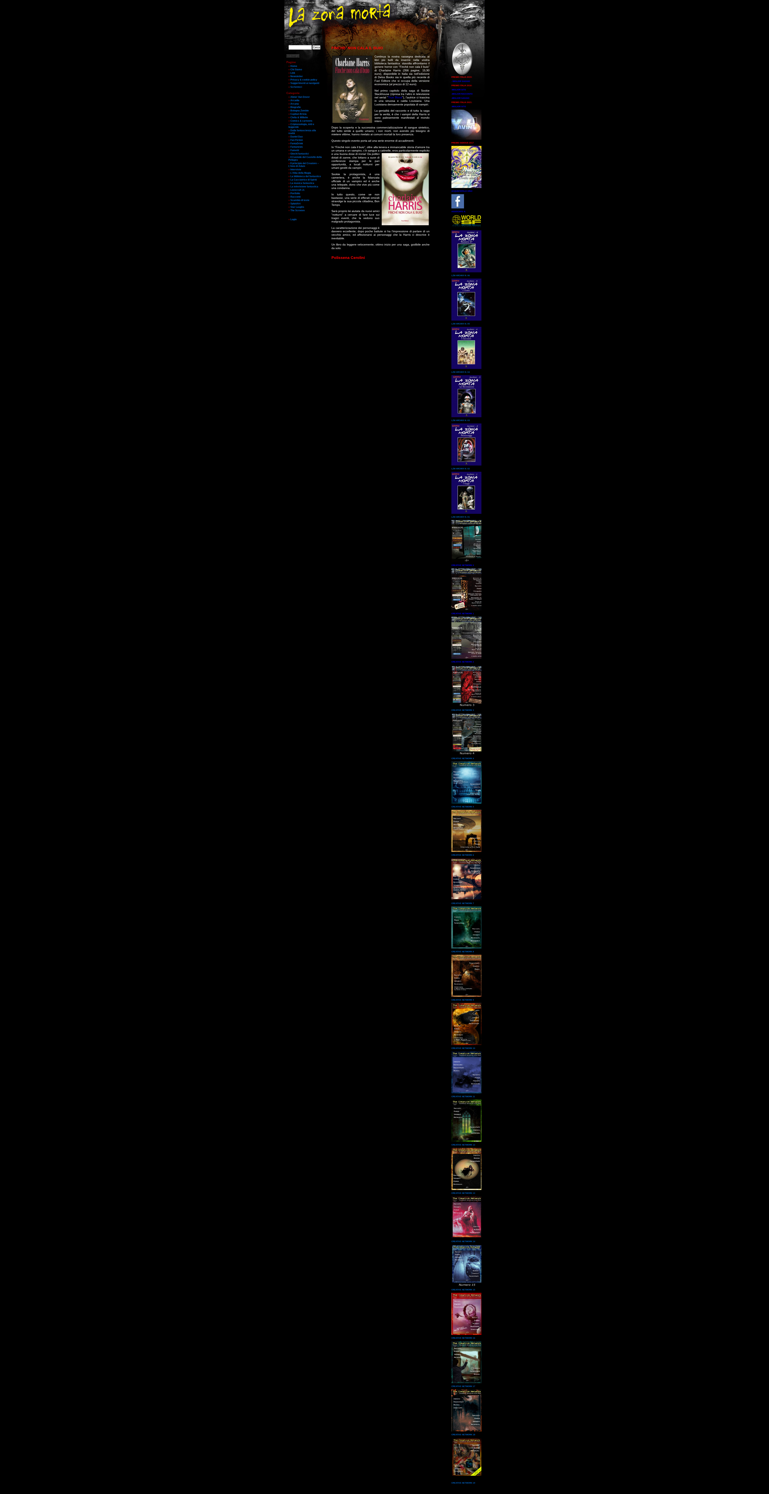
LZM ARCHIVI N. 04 (460, 372)
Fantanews (296, 146)
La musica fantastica (302, 183)
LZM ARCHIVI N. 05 (460, 324)
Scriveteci (296, 87)
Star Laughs (297, 207)
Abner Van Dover (300, 97)
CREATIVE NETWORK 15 (463, 1290)
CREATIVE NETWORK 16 (463, 1338)
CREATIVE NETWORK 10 (463, 1048)
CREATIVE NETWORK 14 (463, 1241)
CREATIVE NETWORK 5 (462, 807)
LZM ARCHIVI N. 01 (460, 517)
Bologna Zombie (299, 110)
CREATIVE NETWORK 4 (462, 758)
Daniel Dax (296, 136)
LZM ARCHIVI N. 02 (460, 469)
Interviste (295, 169)
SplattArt (295, 203)
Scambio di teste (299, 200)
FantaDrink (296, 143)
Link (292, 73)
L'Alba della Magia (300, 173)
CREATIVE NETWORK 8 (462, 952)
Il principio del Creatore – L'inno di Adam (303, 165)
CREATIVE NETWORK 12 (463, 1145)
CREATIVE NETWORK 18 (463, 1434)
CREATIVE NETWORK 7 (462, 903)
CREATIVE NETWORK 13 (463, 1193)
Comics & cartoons (301, 120)
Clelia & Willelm (299, 117)
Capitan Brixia (298, 114)
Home (293, 66)
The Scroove (297, 210)
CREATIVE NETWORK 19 (463, 1483)
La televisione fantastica (304, 186)
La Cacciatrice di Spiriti (303, 179)
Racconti (295, 196)
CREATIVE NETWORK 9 (462, 1000)
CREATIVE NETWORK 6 (462, 855)
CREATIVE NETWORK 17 (463, 1386)
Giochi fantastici (299, 153)
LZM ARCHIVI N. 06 (460, 275)
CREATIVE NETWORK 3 (462, 710)
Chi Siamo (296, 69)
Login (293, 219)
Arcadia (294, 100)
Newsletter (296, 76)
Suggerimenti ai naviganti (304, 83)
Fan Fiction (296, 140)
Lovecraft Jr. (297, 190)
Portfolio (295, 193)
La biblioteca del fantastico (305, 176)
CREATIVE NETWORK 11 (463, 1096)
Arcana (294, 103)
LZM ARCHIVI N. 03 (460, 420)
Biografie (295, 107)
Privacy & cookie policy (303, 79)
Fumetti (294, 150)
